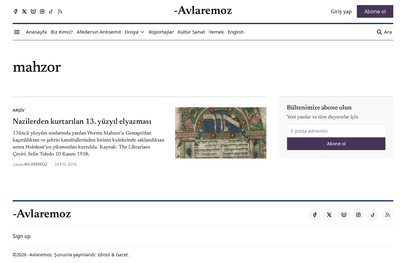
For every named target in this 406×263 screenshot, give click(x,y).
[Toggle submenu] (142, 32)
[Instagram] (42, 11)
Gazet (122, 255)
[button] (132, 32)
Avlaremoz (35, 164)
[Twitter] (24, 11)
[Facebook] (15, 11)
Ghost (104, 255)
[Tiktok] (51, 11)
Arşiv (18, 110)
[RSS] (60, 11)
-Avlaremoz (40, 255)
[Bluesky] (33, 11)
